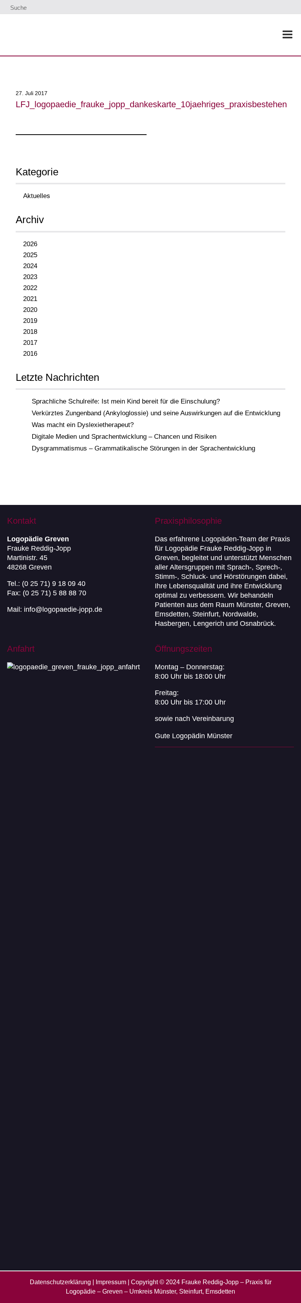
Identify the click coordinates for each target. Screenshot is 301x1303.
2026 (30, 244)
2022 (30, 288)
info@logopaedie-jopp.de (63, 609)
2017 (30, 342)
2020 (30, 310)
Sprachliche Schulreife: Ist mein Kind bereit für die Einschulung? (126, 401)
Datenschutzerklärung (60, 1282)
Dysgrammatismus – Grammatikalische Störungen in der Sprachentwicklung (143, 448)
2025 (30, 255)
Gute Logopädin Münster (193, 736)
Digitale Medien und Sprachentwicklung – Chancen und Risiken (124, 436)
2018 (30, 331)
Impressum (111, 1282)
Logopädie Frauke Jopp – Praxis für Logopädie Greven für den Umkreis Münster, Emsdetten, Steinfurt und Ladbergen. (101, 35)
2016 (30, 353)
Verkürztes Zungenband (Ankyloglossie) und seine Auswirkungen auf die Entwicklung (156, 413)
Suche (18, 7)
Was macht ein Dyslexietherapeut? (83, 425)
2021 (30, 299)
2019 (30, 320)
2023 (30, 277)
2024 (30, 266)
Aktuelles (36, 196)
